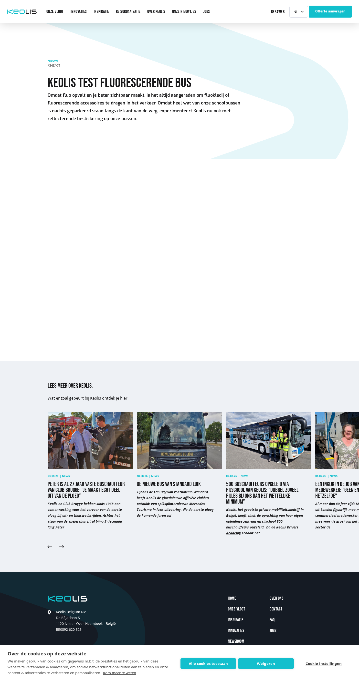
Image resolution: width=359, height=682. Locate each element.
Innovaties (236, 630)
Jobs (273, 630)
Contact (276, 609)
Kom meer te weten (119, 672)
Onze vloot (236, 609)
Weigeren (266, 663)
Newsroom (236, 641)
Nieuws (53, 60)
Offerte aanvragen (330, 11)
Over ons (277, 598)
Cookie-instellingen (324, 663)
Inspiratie (235, 619)
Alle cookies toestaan (208, 663)
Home (232, 598)
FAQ (272, 619)
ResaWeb (278, 11)
